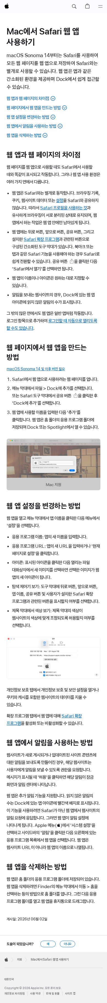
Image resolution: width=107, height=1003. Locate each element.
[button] (74, 6)
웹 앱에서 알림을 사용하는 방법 (31, 126)
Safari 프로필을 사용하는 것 (63, 208)
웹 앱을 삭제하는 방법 (24, 135)
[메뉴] (100, 6)
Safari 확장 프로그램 (41, 239)
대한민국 (9, 979)
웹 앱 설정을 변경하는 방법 (28, 117)
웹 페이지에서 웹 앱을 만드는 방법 (34, 107)
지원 (19, 959)
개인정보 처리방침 (14, 993)
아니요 (67, 944)
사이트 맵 (70, 993)
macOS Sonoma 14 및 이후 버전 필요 (36, 369)
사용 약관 (35, 993)
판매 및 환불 (53, 993)
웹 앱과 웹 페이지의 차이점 (28, 98)
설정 (59, 200)
